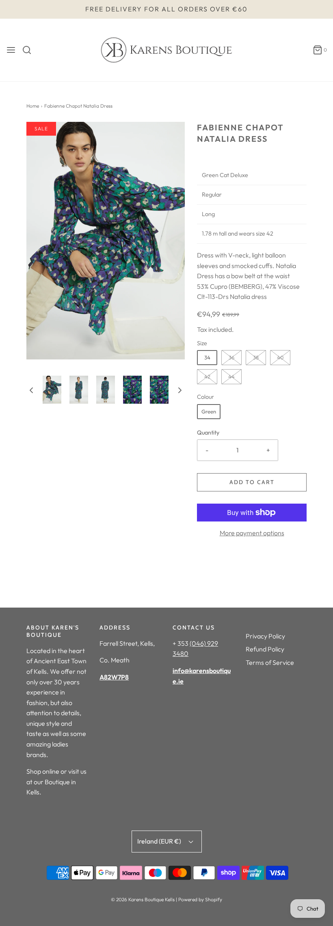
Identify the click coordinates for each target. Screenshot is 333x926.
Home (32, 106)
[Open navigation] (11, 50)
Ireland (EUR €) (159, 841)
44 (231, 376)
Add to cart (252, 482)
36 (231, 357)
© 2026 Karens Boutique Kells (143, 899)
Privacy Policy (265, 636)
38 (256, 357)
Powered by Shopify (200, 899)
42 (207, 376)
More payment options (252, 533)
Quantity (208, 432)
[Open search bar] (30, 50)
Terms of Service (270, 662)
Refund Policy (265, 649)
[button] (31, 390)
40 (280, 357)
